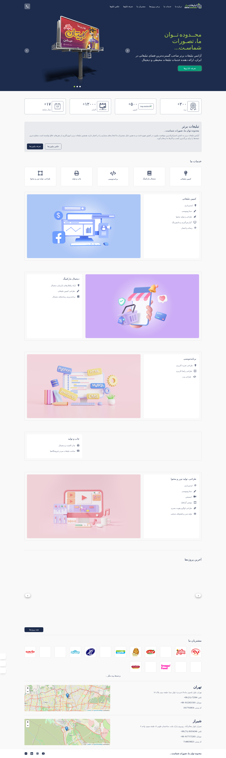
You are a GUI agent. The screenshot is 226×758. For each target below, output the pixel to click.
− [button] (27, 691)
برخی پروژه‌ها (154, 7)
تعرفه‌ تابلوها (128, 7)
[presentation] (27, 595)
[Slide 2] (77, 86)
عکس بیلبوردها (53, 146)
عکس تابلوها (114, 7)
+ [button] (27, 688)
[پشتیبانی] (3, 656)
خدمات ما (167, 7)
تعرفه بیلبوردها (35, 146)
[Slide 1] (74, 86)
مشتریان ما (141, 7)
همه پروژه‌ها (34, 630)
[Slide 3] (80, 86)
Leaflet (89, 710)
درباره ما (178, 7)
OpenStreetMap (97, 710)
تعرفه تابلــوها (190, 68)
